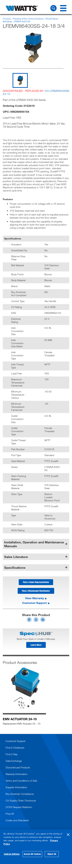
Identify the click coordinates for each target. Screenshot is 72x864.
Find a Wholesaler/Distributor (36, 590)
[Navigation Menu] (63, 8)
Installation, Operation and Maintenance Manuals (34, 544)
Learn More (36, 644)
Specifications (15, 567)
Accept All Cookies (32, 854)
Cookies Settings (12, 854)
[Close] (68, 834)
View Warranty (34, 598)
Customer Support (34, 602)
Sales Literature (16, 557)
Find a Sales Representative (36, 582)
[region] (36, 846)
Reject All (52, 854)
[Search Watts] (53, 8)
